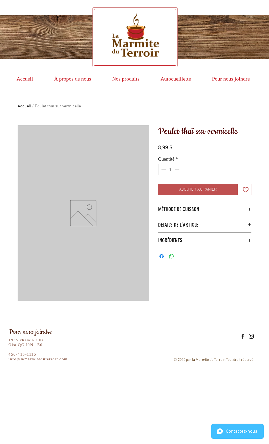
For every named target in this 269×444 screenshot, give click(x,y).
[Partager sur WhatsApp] (171, 256)
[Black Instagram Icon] (251, 336)
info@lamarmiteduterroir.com (38, 359)
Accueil (24, 106)
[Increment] (177, 169)
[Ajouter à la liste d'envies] (245, 189)
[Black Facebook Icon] (243, 336)
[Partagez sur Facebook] (161, 256)
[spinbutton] (170, 169)
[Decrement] (163, 169)
